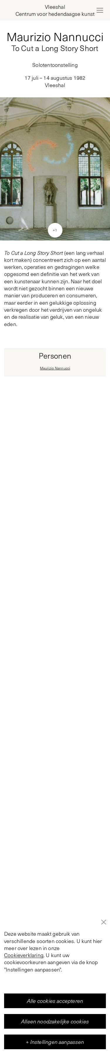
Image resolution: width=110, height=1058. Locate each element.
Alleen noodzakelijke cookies (55, 1021)
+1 (55, 230)
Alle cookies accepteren (55, 1000)
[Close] (103, 921)
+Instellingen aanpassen (55, 1041)
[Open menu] (99, 10)
